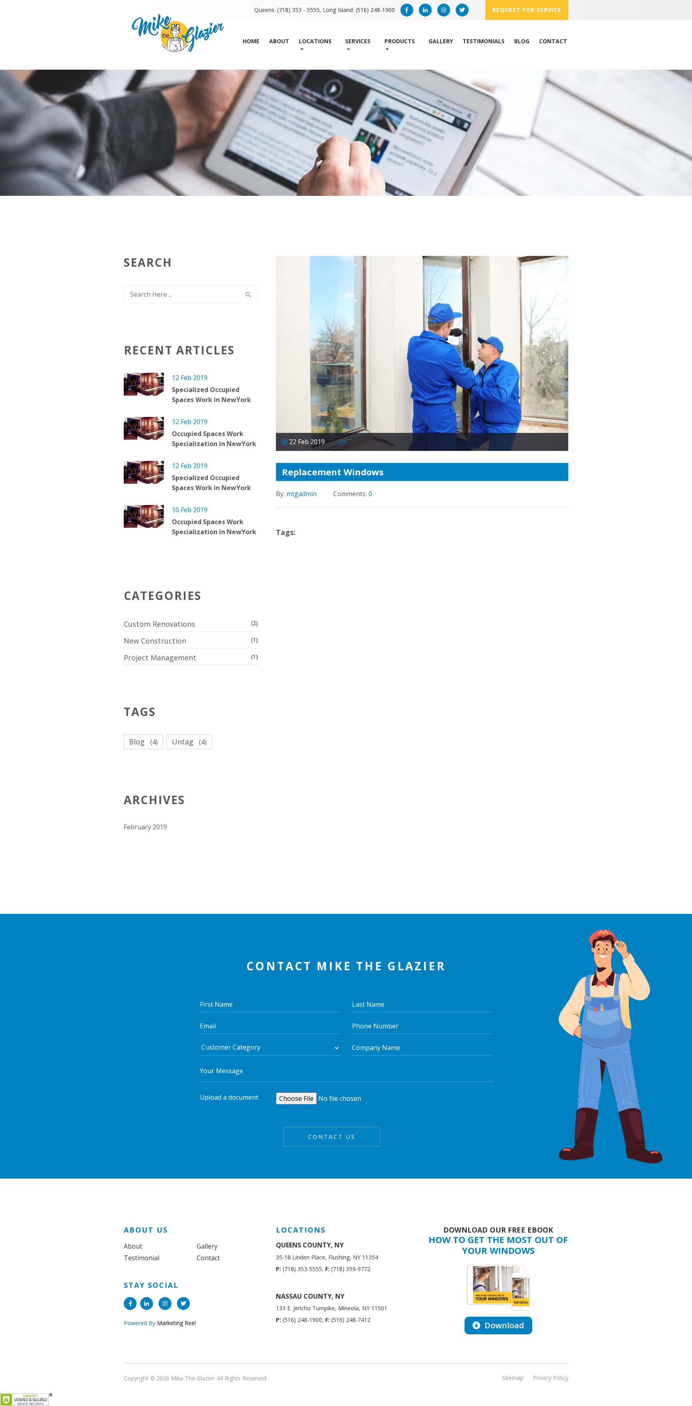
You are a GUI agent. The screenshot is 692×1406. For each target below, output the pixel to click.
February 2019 (145, 827)
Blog (521, 41)
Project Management (160, 657)
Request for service (526, 10)
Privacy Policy (550, 1378)
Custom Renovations (159, 624)
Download (503, 1325)
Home (251, 41)
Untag (189, 741)
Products (399, 41)
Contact (553, 41)
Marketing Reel (175, 1323)
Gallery (440, 41)
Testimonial (141, 1257)
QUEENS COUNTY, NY (310, 1245)
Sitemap (512, 1378)
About (279, 41)
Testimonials (484, 41)
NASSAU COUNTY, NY (310, 1296)
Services (357, 41)
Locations (315, 41)
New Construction (155, 641)
